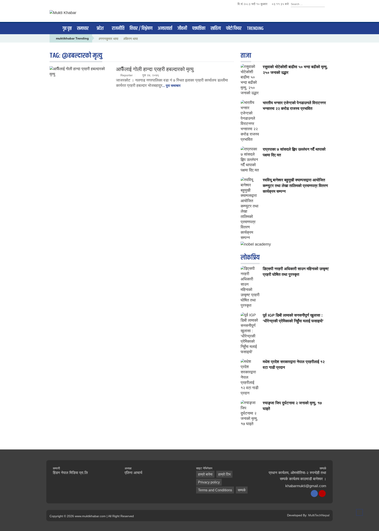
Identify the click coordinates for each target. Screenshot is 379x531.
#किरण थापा (130, 39)
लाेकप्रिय (250, 257)
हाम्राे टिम (224, 474)
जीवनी (182, 28)
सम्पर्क (242, 490)
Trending (255, 28)
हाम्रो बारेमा (205, 474)
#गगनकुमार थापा (108, 39)
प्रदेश (100, 28)
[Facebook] (314, 493)
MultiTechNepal (318, 515)
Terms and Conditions (215, 490)
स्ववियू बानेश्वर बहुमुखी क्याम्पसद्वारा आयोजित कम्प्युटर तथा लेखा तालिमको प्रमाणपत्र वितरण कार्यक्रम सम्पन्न (295, 186)
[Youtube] (322, 493)
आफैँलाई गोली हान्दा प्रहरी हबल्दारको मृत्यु (154, 69)
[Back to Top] (359, 512)
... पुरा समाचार (171, 85)
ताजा (246, 55)
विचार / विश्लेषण (141, 28)
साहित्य (216, 28)
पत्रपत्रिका (198, 28)
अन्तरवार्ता (165, 28)
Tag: (76, 55)
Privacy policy (209, 482)
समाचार (83, 28)
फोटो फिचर (233, 28)
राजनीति (118, 28)
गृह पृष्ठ (67, 28)
